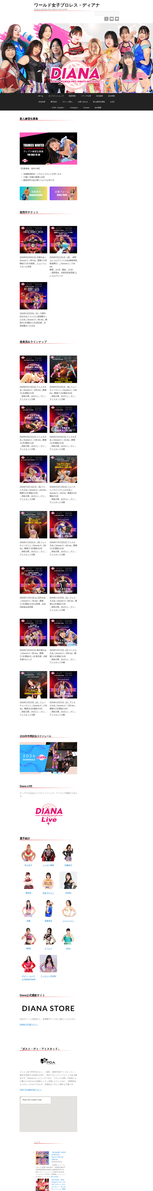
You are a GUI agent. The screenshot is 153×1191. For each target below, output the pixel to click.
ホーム (40, 96)
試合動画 (99, 96)
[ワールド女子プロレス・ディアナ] (76, 58)
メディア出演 (86, 96)
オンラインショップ (56, 96)
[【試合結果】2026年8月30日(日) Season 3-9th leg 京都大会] (42, 1158)
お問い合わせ (83, 102)
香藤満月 (48, 921)
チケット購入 (68, 102)
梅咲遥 (28, 893)
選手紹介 (54, 102)
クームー (48, 948)
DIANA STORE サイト (29, 1024)
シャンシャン (68, 921)
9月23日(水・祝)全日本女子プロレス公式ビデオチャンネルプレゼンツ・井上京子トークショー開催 (59, 1184)
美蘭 (28, 921)
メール (117, 19)
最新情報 (72, 96)
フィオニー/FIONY (48, 976)
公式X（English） (58, 108)
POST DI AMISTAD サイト (31, 1090)
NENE (28, 948)
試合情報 (111, 96)
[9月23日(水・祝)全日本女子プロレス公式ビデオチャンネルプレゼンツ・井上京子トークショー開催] (42, 1185)
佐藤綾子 (68, 865)
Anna (68, 948)
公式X (112, 102)
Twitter (106, 19)
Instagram (74, 108)
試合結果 (42, 102)
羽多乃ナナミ (48, 893)
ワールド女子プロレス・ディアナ (67, 5)
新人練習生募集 (99, 102)
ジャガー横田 (48, 865)
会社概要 (98, 108)
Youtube (86, 108)
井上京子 (28, 865)
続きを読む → (56, 1177)
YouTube (112, 19)
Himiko (68, 893)
